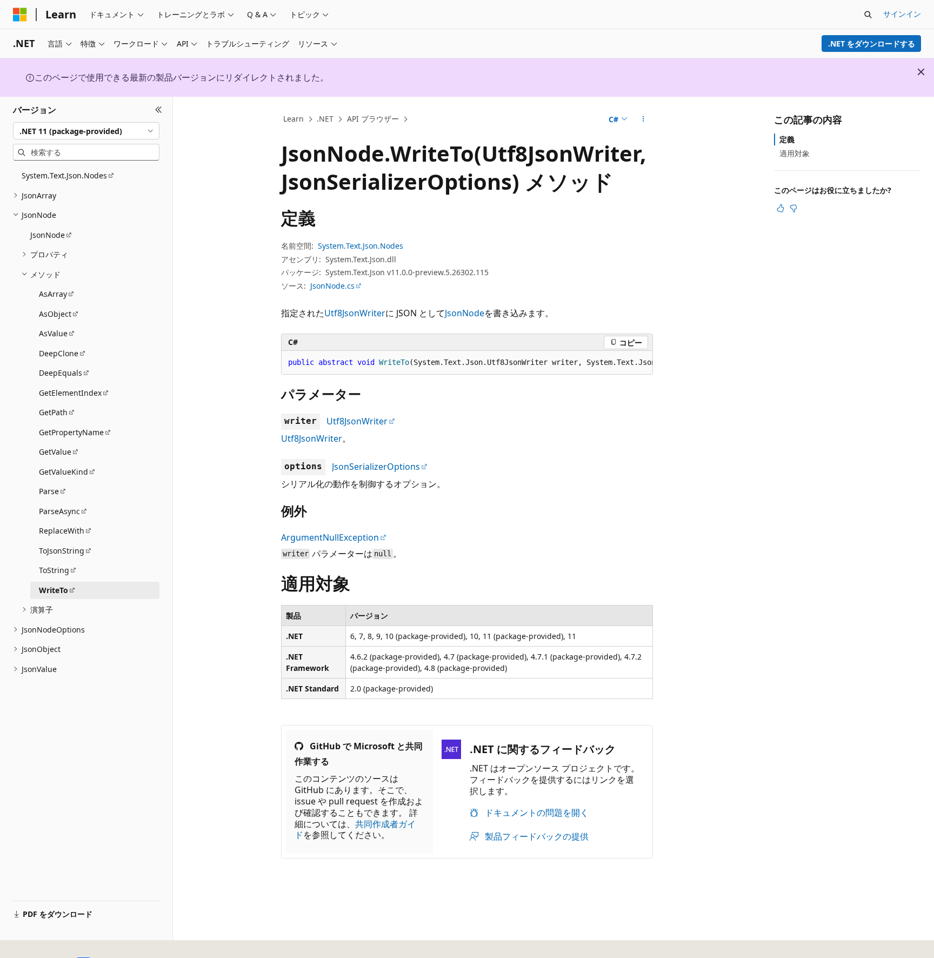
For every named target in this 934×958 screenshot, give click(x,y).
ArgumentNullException (330, 537)
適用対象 (794, 153)
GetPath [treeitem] (53, 412)
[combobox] (86, 130)
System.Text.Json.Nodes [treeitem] (64, 175)
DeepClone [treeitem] (58, 353)
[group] (467, 363)
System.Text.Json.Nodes (360, 246)
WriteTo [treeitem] (53, 590)
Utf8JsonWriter (354, 313)
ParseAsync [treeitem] (59, 511)
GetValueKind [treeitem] (63, 472)
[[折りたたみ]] (158, 109)
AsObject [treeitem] (55, 314)
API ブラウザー (373, 119)
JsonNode (464, 313)
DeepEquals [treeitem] (60, 373)
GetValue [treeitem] (55, 452)
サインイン (902, 14)
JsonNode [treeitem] (47, 235)
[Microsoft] (20, 15)
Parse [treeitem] (49, 491)
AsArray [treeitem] (53, 294)
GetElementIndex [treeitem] (70, 393)
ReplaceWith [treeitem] (61, 530)
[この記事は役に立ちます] (780, 208)
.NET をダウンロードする (871, 43)
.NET (325, 119)
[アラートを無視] (921, 72)
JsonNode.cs (332, 286)
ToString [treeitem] (54, 570)
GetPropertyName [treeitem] (71, 432)
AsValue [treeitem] (53, 333)
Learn (293, 119)
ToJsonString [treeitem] (61, 550)
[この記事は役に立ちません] (793, 208)
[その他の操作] (643, 119)
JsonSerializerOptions (376, 467)
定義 (787, 139)
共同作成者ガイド (355, 829)
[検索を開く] (868, 14)
